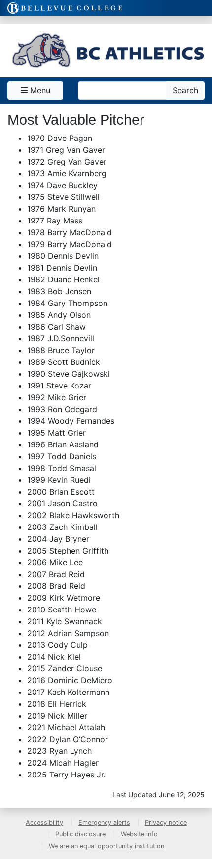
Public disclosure (80, 834)
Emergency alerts (104, 822)
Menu (39, 90)
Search (185, 90)
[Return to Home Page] (106, 50)
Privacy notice (166, 822)
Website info (139, 834)
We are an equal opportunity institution (106, 846)
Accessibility (44, 822)
